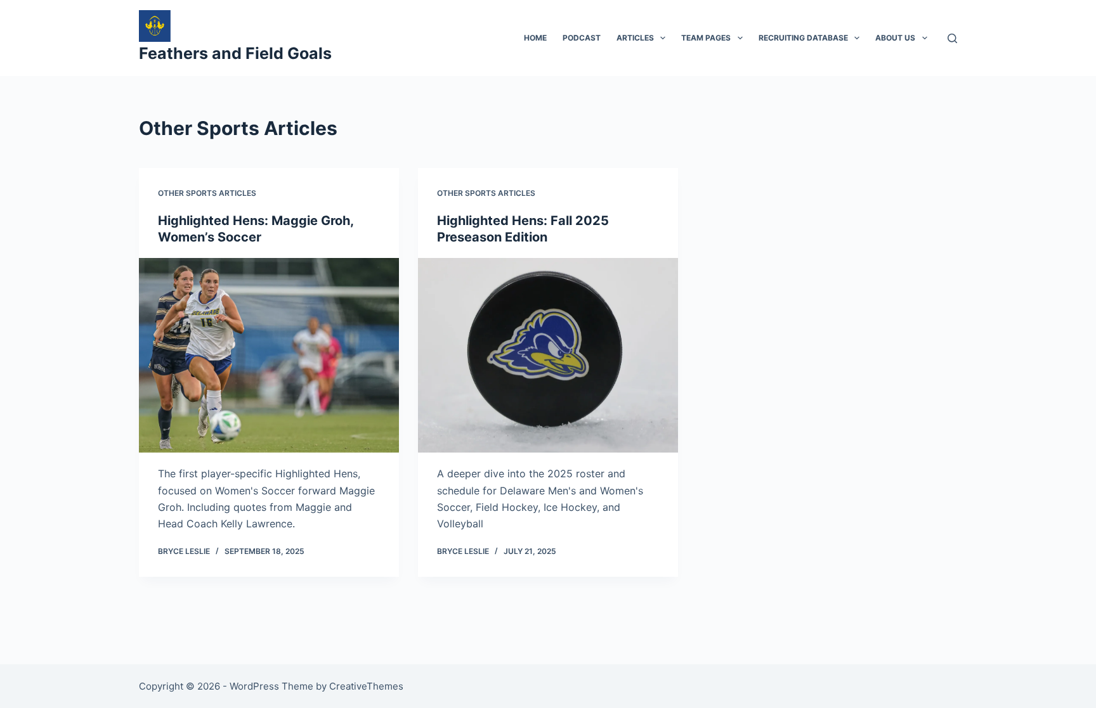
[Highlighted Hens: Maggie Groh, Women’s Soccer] (269, 355)
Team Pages (706, 37)
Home (535, 37)
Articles (635, 37)
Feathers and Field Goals (235, 53)
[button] (662, 38)
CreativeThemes (366, 686)
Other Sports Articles (207, 193)
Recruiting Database (803, 37)
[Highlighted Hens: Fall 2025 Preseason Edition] (548, 355)
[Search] (952, 38)
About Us (895, 37)
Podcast (582, 37)
